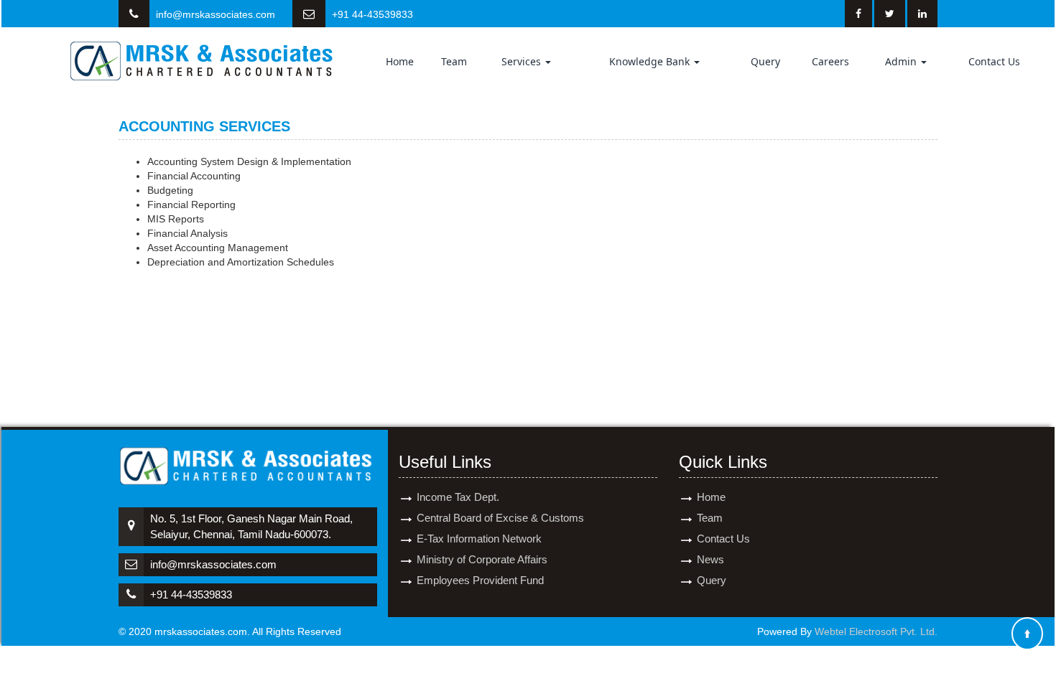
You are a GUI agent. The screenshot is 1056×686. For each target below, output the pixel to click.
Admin (902, 61)
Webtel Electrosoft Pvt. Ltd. (876, 631)
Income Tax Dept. (458, 497)
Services (522, 61)
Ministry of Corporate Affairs (482, 559)
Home (400, 61)
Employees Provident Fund (480, 580)
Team (454, 61)
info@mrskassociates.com (215, 14)
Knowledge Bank (651, 61)
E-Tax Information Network (479, 538)
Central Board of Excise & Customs (500, 518)
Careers (830, 61)
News (710, 559)
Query (765, 61)
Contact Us (994, 61)
